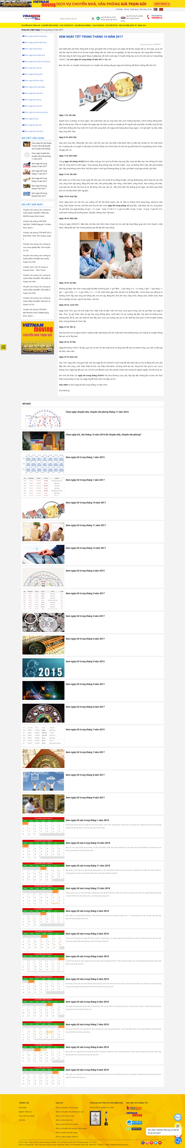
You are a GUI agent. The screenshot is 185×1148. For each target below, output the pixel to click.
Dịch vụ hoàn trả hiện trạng (66, 1132)
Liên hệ (126, 9)
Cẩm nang (142, 9)
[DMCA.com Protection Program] (142, 1128)
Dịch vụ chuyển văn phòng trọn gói (69, 1112)
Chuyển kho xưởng (82, 25)
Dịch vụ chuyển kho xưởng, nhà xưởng (71, 1128)
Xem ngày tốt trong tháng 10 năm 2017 (47, 30)
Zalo (178, 1117)
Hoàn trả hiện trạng (30, 30)
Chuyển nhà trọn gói (30, 25)
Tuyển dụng (134, 9)
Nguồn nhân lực (25, 1112)
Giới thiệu (119, 9)
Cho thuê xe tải (66, 25)
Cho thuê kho (98, 25)
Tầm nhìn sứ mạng (26, 1116)
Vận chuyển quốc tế (127, 25)
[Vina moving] (39, 17)
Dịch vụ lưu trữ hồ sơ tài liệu (67, 1124)
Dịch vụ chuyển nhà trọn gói (67, 1108)
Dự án (150, 9)
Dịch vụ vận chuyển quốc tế (67, 1137)
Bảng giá (142, 25)
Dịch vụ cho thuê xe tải (65, 1116)
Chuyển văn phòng (49, 25)
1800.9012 (92, 1145)
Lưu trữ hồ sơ (111, 25)
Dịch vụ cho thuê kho (64, 1120)
